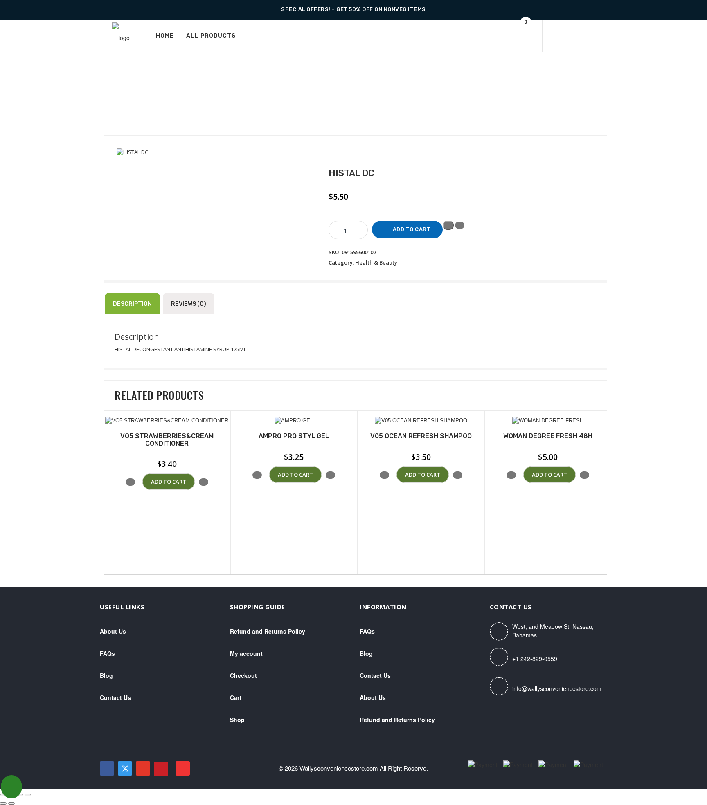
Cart (235, 697)
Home (165, 35)
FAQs (107, 653)
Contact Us (115, 697)
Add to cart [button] (168, 481)
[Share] (19, 795)
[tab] (132, 303)
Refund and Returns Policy (267, 631)
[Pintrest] (161, 769)
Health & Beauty (376, 262)
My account (246, 653)
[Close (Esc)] (28, 795)
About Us (113, 631)
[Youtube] (183, 768)
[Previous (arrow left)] (3, 803)
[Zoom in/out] (3, 795)
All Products (211, 35)
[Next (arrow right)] (11, 803)
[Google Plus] (143, 768)
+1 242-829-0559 (534, 659)
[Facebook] (107, 768)
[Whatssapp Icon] (11, 786)
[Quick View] (138, 482)
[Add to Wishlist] (448, 225)
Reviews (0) (188, 303)
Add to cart (412, 229)
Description (132, 303)
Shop (237, 719)
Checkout (243, 675)
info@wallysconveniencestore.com (556, 688)
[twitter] (125, 768)
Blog (106, 675)
